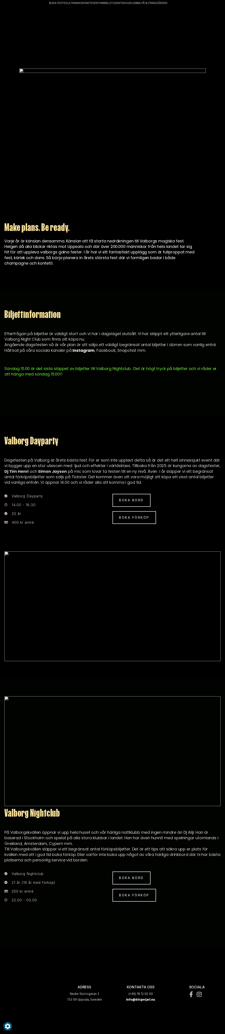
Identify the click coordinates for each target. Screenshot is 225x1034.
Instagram (83, 350)
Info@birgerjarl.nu (140, 999)
